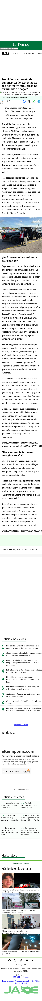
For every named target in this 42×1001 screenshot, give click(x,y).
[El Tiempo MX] (21, 46)
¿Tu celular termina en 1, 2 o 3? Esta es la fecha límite (21, 953)
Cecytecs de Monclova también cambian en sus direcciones (18, 911)
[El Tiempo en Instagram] (17, 961)
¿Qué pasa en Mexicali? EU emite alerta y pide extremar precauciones (23, 695)
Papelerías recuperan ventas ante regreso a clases (29, 805)
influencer (33, 549)
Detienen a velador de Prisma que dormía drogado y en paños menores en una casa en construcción (22, 662)
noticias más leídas (21, 725)
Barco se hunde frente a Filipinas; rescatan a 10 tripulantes (10, 817)
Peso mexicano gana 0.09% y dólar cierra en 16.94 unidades (10, 805)
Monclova (16, 54)
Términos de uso (8, 981)
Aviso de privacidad (22, 981)
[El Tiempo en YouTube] (28, 961)
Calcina (18, 549)
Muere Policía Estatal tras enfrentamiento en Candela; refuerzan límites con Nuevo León (22, 647)
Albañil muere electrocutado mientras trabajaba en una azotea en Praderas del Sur (24, 654)
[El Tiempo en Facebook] (11, 961)
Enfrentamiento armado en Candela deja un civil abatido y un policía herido (22, 687)
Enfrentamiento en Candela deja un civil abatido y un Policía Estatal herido (24, 671)
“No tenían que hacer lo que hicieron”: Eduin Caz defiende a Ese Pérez (9, 831)
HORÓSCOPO (18, 863)
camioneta (25, 549)
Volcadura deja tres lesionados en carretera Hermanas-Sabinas (17, 932)
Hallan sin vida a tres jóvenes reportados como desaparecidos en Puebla (30, 817)
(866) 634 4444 (18, 977)
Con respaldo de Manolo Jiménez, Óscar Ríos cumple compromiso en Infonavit (30, 831)
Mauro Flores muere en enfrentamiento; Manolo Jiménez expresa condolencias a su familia (22, 679)
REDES (5, 53)
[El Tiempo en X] (32, 961)
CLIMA (26, 863)
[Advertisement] (21, 20)
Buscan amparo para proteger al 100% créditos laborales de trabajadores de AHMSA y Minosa (24, 709)
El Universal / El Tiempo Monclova (14, 98)
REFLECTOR (6, 549)
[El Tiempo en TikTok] (22, 961)
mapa (27, 977)
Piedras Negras (29, 54)
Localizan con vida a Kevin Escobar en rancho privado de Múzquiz (20, 891)
